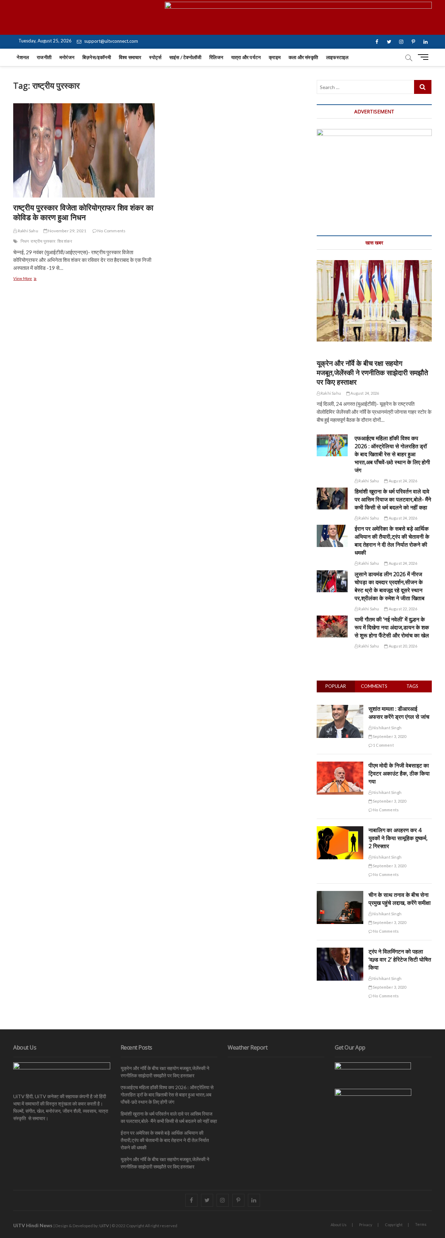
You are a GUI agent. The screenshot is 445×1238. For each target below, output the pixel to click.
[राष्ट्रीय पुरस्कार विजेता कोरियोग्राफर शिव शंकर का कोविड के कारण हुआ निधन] (83, 150)
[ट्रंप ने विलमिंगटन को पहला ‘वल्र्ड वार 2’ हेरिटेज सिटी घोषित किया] (340, 951)
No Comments (111, 230)
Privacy (365, 1224)
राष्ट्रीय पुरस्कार (43, 241)
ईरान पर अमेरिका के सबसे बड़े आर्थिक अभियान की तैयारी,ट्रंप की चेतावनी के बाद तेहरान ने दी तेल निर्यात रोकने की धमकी (392, 540)
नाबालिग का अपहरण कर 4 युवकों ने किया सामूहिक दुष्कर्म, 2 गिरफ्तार (398, 838)
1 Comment (383, 745)
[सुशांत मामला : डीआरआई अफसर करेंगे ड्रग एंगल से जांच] (340, 709)
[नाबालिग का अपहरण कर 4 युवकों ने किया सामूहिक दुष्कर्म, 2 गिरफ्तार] (340, 830)
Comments (374, 686)
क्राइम (275, 57)
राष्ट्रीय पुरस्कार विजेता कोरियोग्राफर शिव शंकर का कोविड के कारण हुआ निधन (83, 212)
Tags (412, 686)
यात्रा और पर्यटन (246, 57)
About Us (339, 1224)
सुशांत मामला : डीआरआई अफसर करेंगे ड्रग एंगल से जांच (399, 713)
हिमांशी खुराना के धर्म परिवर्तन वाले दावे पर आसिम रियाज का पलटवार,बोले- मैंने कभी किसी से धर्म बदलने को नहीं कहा (393, 499)
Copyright (394, 1224)
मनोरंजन (66, 57)
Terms (421, 1224)
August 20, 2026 (402, 646)
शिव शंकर (64, 241)
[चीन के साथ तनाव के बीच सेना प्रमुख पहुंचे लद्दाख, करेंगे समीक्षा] (340, 895)
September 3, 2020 (389, 736)
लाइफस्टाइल (337, 57)
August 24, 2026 (364, 393)
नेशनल (23, 57)
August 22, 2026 (402, 608)
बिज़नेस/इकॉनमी (96, 57)
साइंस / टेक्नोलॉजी (185, 57)
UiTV (104, 1225)
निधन (25, 241)
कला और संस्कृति (303, 57)
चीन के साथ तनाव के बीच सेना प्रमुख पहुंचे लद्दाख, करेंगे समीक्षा (400, 899)
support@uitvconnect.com (110, 41)
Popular (335, 686)
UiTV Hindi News (32, 1225)
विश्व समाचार (130, 57)
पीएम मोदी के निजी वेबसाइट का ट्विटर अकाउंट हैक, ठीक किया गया (399, 773)
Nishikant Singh (387, 727)
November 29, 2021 (67, 230)
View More (32, 279)
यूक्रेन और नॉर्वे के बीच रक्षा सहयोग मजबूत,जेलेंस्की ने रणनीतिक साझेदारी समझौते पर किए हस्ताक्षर (372, 373)
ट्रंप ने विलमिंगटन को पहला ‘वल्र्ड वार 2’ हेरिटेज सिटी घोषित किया (400, 959)
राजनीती (44, 57)
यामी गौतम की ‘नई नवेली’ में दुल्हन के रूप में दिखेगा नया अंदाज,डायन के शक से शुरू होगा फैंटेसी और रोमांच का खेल (392, 627)
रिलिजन (216, 57)
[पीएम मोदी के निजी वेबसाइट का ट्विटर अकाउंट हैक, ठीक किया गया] (340, 765)
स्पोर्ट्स (155, 57)
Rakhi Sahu (27, 230)
